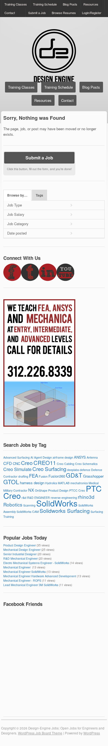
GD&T (74, 475)
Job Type (14, 205)
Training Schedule (45, 4)
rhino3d (86, 496)
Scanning (29, 505)
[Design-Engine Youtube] (65, 279)
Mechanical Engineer (17, 567)
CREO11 (45, 463)
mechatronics (79, 483)
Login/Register (91, 12)
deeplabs (73, 470)
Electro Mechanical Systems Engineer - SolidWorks (36, 563)
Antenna (92, 457)
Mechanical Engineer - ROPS (22, 580)
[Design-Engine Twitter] (30, 279)
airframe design (63, 457)
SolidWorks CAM (28, 512)
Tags (39, 195)
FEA (33, 475)
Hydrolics (51, 483)
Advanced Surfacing (16, 457)
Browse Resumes (64, 12)
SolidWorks (57, 503)
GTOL (11, 482)
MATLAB (64, 483)
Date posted (17, 233)
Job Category (18, 223)
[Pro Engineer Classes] (39, 425)
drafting (23, 476)
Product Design (58, 490)
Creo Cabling (65, 464)
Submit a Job (37, 12)
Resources (90, 4)
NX (31, 490)
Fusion (43, 476)
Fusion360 (56, 476)
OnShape (41, 490)
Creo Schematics (86, 464)
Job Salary (15, 214)
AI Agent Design (41, 457)
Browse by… (17, 195)
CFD (7, 463)
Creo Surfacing (49, 468)
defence (85, 470)
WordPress (91, 733)
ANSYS (80, 457)
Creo (27, 463)
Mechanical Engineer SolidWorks (24, 572)
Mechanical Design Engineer (21, 550)
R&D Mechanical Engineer (20, 558)
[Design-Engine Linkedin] (47, 279)
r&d (24, 497)
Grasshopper (93, 476)
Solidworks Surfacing (65, 510)
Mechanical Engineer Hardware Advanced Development (39, 576)
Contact (9, 12)
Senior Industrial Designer (20, 554)
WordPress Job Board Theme (40, 733)
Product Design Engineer (19, 545)
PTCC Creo (77, 490)
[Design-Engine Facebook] (12, 279)
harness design (32, 482)
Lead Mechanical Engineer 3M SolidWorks (30, 585)
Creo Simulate (17, 469)
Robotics (12, 504)
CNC (16, 463)
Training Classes (15, 4)
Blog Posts (70, 4)
